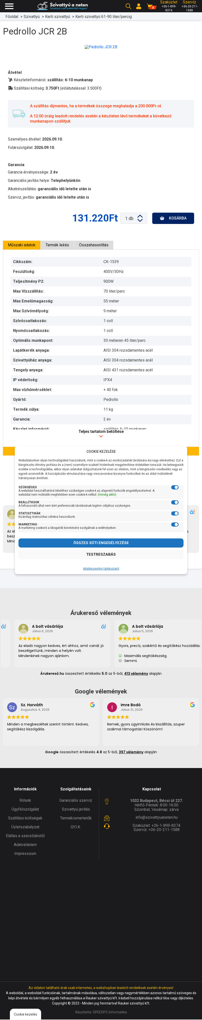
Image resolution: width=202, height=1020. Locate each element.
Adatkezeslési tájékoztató (101, 568)
